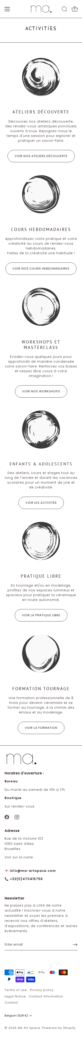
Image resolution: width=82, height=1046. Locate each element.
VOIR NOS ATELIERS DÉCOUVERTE (41, 156)
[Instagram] (17, 816)
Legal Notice (15, 996)
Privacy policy (42, 990)
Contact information (46, 996)
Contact (11, 1002)
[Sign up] (75, 944)
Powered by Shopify (59, 1028)
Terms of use (16, 990)
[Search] (64, 10)
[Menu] (7, 9)
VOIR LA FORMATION (41, 728)
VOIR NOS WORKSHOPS (41, 391)
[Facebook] (7, 816)
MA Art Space (29, 1028)
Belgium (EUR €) (16, 1015)
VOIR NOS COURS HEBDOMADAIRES (41, 268)
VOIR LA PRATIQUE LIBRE (41, 615)
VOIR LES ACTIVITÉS (41, 503)
